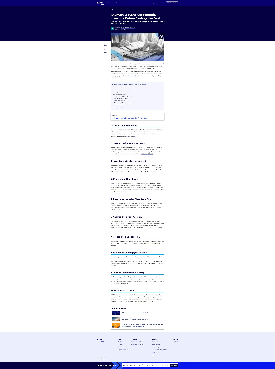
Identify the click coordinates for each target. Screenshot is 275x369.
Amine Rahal (120, 136)
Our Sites (175, 341)
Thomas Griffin (124, 229)
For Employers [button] (172, 3)
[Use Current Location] (152, 365)
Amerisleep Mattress (120, 192)
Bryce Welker (141, 172)
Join (158, 3)
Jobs (117, 3)
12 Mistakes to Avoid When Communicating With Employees (129, 118)
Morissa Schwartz (143, 243)
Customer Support (156, 341)
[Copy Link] (105, 48)
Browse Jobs (155, 352)
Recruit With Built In (136, 341)
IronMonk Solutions (130, 136)
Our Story (120, 341)
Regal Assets (124, 283)
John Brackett (139, 301)
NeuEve (115, 265)
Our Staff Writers (122, 347)
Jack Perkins (144, 154)
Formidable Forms (119, 209)
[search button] (152, 3)
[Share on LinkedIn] (105, 52)
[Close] (273, 363)
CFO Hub (150, 154)
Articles (123, 3)
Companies (110, 3)
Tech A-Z (154, 355)
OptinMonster (132, 229)
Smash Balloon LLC (148, 301)
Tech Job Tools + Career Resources (160, 349)
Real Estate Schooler (150, 172)
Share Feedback (156, 344)
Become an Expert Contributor (138, 344)
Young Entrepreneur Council (128, 27)
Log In (162, 3)
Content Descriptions (123, 349)
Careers (120, 344)
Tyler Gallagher (116, 283)
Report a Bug (155, 347)
